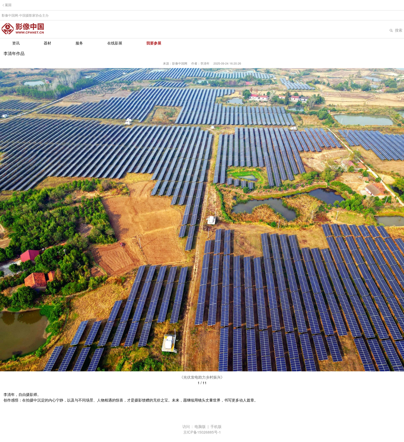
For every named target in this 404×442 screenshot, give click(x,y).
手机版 (216, 426)
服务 (79, 43)
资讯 (16, 43)
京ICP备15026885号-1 (202, 432)
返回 (8, 5)
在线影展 (114, 43)
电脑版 (200, 426)
